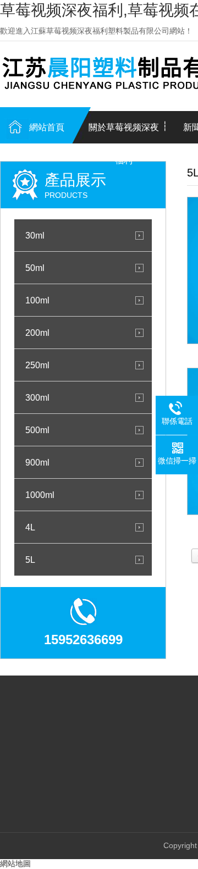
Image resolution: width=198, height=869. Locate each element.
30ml (35, 235)
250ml (37, 365)
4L (30, 527)
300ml (37, 397)
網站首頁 (46, 127)
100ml (37, 300)
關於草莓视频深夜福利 (124, 133)
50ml (35, 268)
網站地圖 (15, 863)
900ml (37, 462)
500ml (37, 430)
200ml (37, 332)
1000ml (39, 495)
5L (30, 559)
